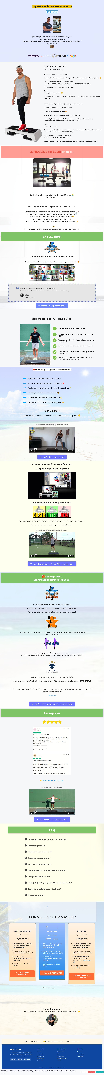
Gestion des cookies (62, 1058)
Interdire (92, 1072)
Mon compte (40, 1054)
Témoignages (80, 1056)
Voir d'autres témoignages (54, 780)
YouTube (13, 1059)
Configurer (83, 1072)
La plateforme (40, 1056)
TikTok (20, 1059)
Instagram (27, 1059)
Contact (59, 1060)
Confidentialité (60, 1056)
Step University (40, 1058)
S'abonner (79, 1051)
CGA (58, 1054)
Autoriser (100, 1072)
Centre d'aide (40, 1060)
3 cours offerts (80, 1054)
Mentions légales (61, 1051)
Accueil (38, 1051)
